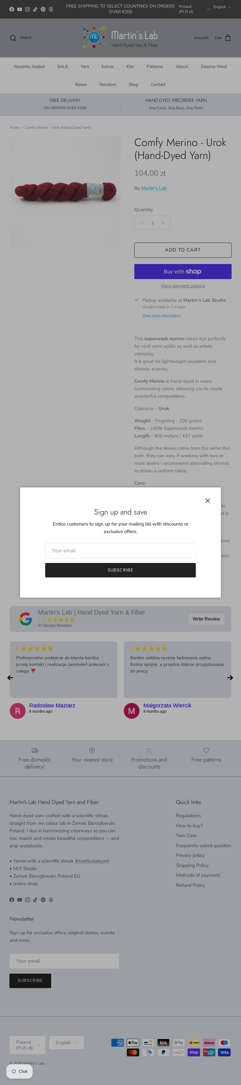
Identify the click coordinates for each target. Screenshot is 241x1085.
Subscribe (120, 570)
